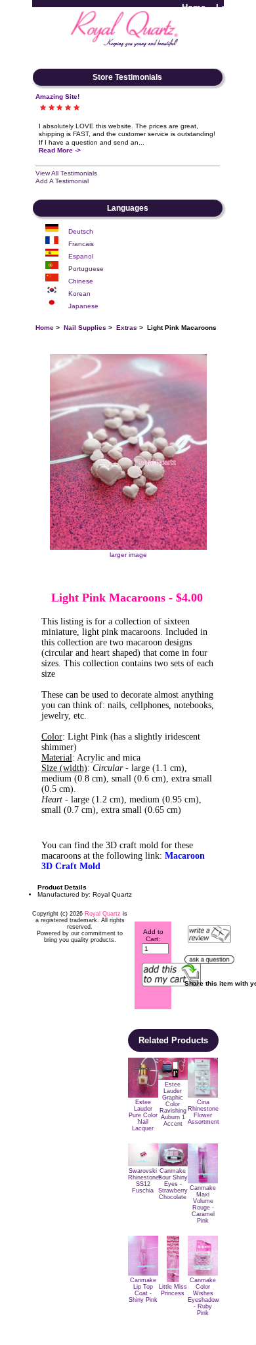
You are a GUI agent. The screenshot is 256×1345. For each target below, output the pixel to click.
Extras (126, 327)
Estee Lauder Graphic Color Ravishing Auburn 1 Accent (173, 1104)
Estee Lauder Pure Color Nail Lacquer (143, 1115)
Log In (229, 7)
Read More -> (60, 150)
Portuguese (86, 268)
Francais (81, 243)
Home (193, 7)
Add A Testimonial (62, 181)
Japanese (83, 306)
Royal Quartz (103, 913)
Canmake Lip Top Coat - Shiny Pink (143, 1290)
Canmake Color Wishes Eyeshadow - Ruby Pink (203, 1296)
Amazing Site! (57, 96)
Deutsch (80, 231)
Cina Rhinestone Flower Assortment (203, 1112)
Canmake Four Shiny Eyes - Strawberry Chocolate (173, 1184)
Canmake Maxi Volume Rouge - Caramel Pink (203, 1204)
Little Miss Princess (173, 1290)
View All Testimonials (66, 173)
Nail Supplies (85, 327)
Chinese (80, 281)
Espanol (80, 256)
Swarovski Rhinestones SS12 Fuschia (145, 1181)
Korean (79, 293)
